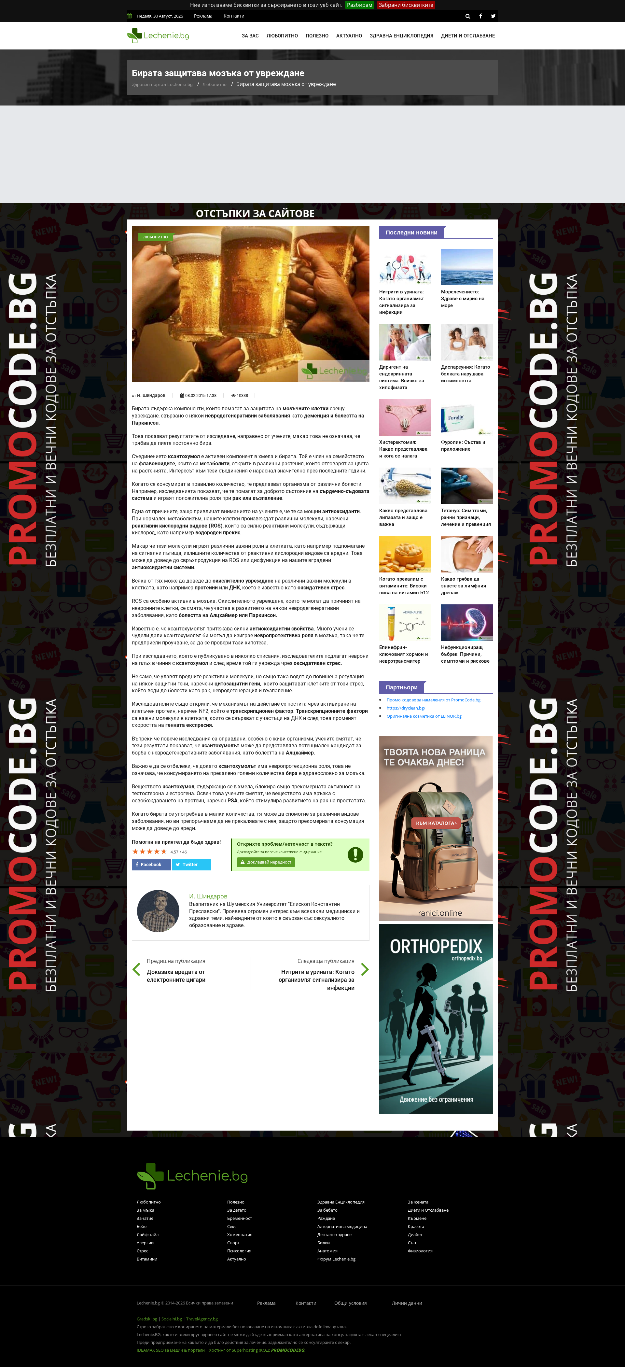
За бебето (327, 1210)
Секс (231, 1226)
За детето (236, 1210)
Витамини (147, 1259)
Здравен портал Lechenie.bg (162, 84)
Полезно (317, 36)
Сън (412, 1243)
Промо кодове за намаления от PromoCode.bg (433, 700)
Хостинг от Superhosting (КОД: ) (257, 1350)
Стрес (142, 1251)
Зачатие (145, 1218)
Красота (416, 1226)
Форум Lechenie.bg (336, 1259)
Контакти (234, 16)
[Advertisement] (312, 154)
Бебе (141, 1226)
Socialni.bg (171, 1319)
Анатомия (327, 1251)
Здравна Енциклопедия (341, 1202)
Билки (323, 1243)
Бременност (239, 1218)
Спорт (233, 1243)
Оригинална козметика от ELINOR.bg (424, 716)
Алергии (145, 1243)
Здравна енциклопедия (401, 36)
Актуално (349, 36)
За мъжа (145, 1210)
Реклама (203, 16)
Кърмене (417, 1218)
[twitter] (493, 16)
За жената (418, 1202)
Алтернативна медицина (342, 1226)
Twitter (190, 864)
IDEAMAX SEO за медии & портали (171, 1350)
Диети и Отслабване (428, 1210)
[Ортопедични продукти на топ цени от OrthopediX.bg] (436, 1018)
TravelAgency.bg (202, 1319)
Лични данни (407, 1303)
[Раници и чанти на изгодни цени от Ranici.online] (436, 828)
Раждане (326, 1218)
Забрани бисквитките (406, 4)
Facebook (150, 864)
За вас (250, 36)
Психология (239, 1251)
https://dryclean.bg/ (406, 708)
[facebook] (480, 16)
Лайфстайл (148, 1234)
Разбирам (359, 4)
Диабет (415, 1234)
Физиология (420, 1251)
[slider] (150, 851)
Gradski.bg (147, 1319)
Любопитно (282, 36)
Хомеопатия (239, 1234)
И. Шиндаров (151, 395)
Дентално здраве (334, 1234)
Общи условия (350, 1303)
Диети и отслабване (468, 36)
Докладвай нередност (268, 862)
